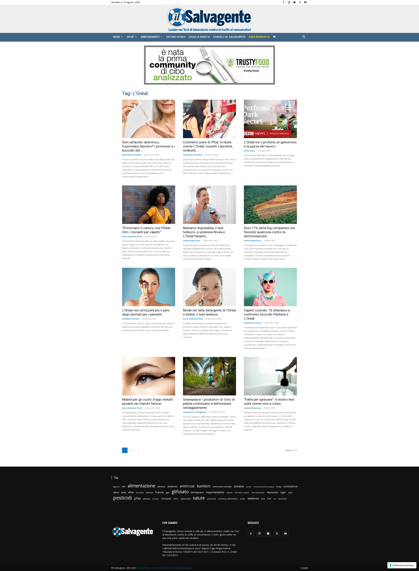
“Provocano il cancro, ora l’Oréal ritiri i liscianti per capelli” (146, 230)
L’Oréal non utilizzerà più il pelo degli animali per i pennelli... (146, 312)
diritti (123, 492)
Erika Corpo (249, 150)
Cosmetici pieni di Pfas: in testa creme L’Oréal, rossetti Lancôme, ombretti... (208, 146)
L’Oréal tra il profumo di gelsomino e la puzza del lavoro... (270, 144)
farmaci (149, 492)
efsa (131, 492)
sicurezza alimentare (227, 498)
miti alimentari (258, 492)
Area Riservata (259, 37)
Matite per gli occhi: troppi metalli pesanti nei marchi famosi (147, 402)
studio (242, 499)
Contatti (304, 568)
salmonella (185, 498)
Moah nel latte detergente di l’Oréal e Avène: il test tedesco (209, 312)
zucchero (282, 498)
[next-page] (138, 450)
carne (248, 486)
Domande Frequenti (182, 568)
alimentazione (141, 485)
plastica (146, 498)
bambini (204, 486)
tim (269, 498)
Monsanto (272, 492)
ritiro (175, 498)
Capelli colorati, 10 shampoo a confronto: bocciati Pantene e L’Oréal (267, 314)
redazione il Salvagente (194, 412)
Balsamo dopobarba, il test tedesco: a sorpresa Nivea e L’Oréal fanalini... (204, 232)
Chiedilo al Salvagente (229, 37)
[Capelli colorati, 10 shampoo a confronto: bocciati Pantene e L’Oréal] (270, 287)
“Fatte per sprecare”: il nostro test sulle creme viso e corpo (269, 402)
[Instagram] (289, 2)
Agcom (116, 486)
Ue (274, 499)
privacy (156, 499)
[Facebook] (283, 2)
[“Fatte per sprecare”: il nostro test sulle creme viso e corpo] (270, 376)
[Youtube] (305, 2)
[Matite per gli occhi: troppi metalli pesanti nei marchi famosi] (148, 376)
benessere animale (222, 486)
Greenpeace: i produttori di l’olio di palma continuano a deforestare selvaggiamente (209, 404)
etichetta (140, 492)
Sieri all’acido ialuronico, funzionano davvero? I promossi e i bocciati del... (148, 146)
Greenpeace (197, 492)
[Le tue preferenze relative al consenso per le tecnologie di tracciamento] (401, 565)
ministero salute (242, 492)
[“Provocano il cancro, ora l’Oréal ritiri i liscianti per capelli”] (148, 204)
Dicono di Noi (175, 37)
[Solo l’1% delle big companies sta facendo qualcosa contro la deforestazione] (270, 204)
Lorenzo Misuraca (191, 240)
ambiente (172, 486)
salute (199, 498)
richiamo (166, 498)
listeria (229, 492)
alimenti (161, 486)
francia (159, 492)
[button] (304, 37)
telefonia (253, 498)
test (263, 498)
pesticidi (122, 497)
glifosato (180, 491)
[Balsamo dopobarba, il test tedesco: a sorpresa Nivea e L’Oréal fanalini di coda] (209, 204)
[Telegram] (294, 2)
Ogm (283, 492)
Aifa (123, 486)
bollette (239, 486)
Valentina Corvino (130, 318)
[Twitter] (299, 2)
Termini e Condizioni (161, 568)
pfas (137, 498)
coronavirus (291, 486)
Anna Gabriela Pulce (132, 236)
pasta (290, 492)
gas (167, 492)
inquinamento (215, 492)
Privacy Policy (144, 568)
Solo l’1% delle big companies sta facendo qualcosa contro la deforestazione (269, 232)
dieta (116, 492)
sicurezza (211, 498)
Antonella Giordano (131, 155)
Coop (278, 486)
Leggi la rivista (199, 37)
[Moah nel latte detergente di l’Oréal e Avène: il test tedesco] (209, 287)
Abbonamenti (150, 37)
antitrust (187, 486)
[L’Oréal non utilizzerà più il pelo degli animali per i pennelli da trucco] (148, 287)
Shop (130, 37)
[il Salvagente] (209, 19)
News (116, 37)
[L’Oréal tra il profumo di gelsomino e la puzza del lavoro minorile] (270, 119)
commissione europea (264, 486)
